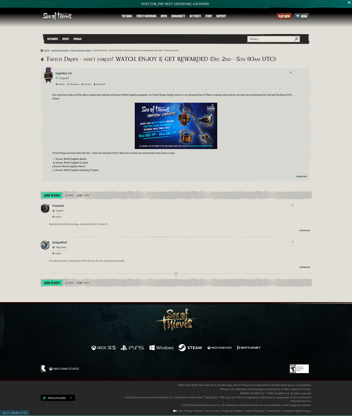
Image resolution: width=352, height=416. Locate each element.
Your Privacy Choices (190, 411)
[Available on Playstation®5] (132, 348)
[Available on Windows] (161, 348)
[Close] (349, 2)
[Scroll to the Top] (4, 412)
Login (304, 16)
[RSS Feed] (42, 50)
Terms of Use (212, 411)
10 (290, 72)
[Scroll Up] (8, 412)
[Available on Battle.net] (248, 348)
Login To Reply (52, 195)
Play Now (284, 16)
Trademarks (273, 411)
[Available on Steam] (190, 348)
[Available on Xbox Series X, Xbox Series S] (103, 348)
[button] (58, 398)
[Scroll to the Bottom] (25, 412)
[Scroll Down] (21, 412)
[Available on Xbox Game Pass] (219, 348)
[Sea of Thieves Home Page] (58, 16)
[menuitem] (126, 16)
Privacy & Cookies (232, 411)
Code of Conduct (255, 411)
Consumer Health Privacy (297, 411)
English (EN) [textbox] (56, 398)
